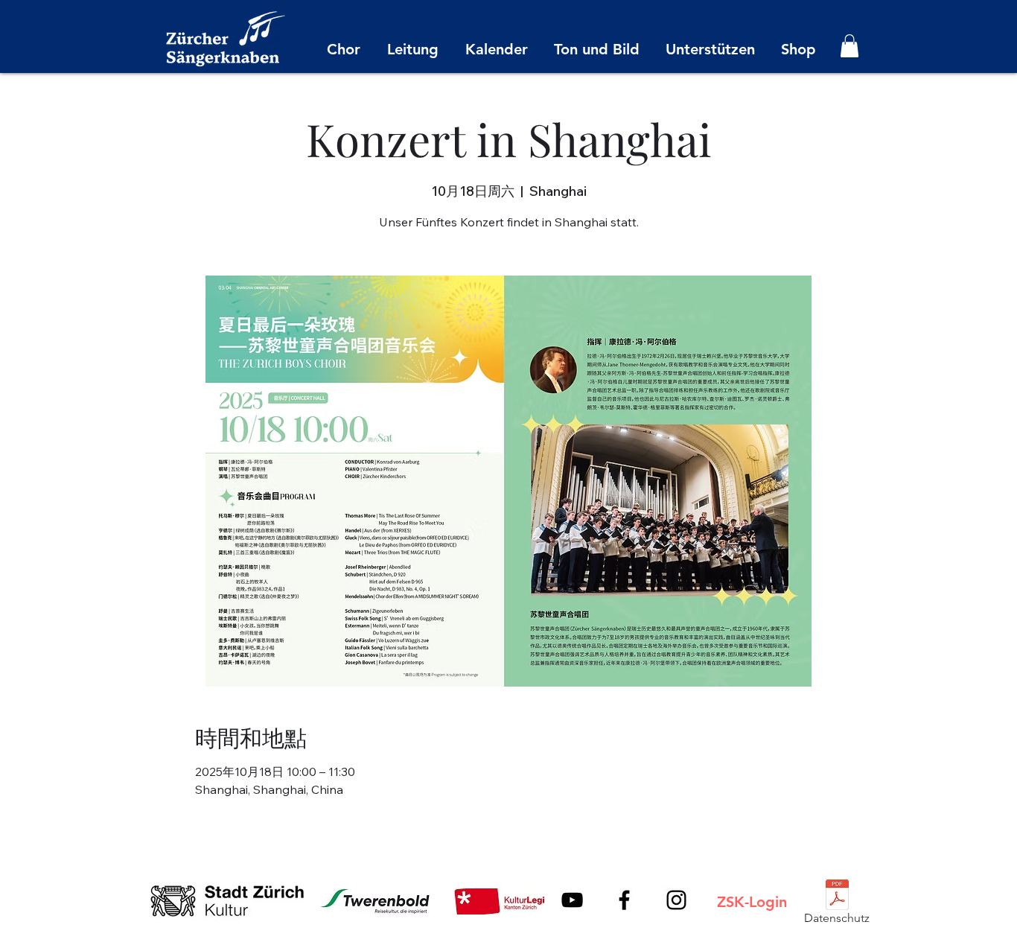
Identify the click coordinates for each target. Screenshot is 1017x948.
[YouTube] (572, 900)
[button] (849, 45)
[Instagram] (676, 900)
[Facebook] (624, 900)
